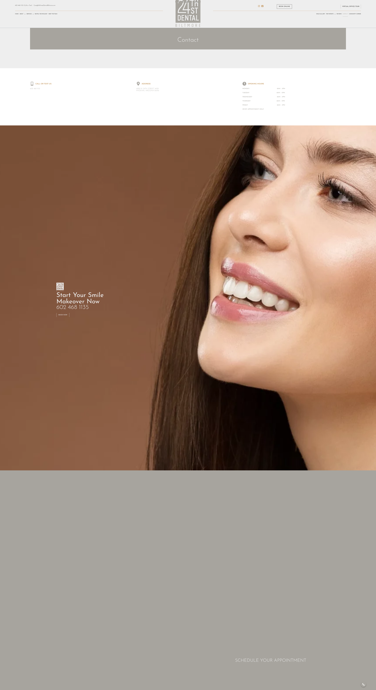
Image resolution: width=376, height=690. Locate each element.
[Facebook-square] (262, 6)
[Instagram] (259, 6)
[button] (284, 6)
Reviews (339, 13)
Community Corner (355, 13)
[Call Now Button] (363, 684)
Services (29, 13)
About (21, 13)
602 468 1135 (35, 89)
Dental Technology (41, 13)
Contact (345, 13)
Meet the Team (52, 13)
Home (17, 13)
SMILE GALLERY (320, 13)
